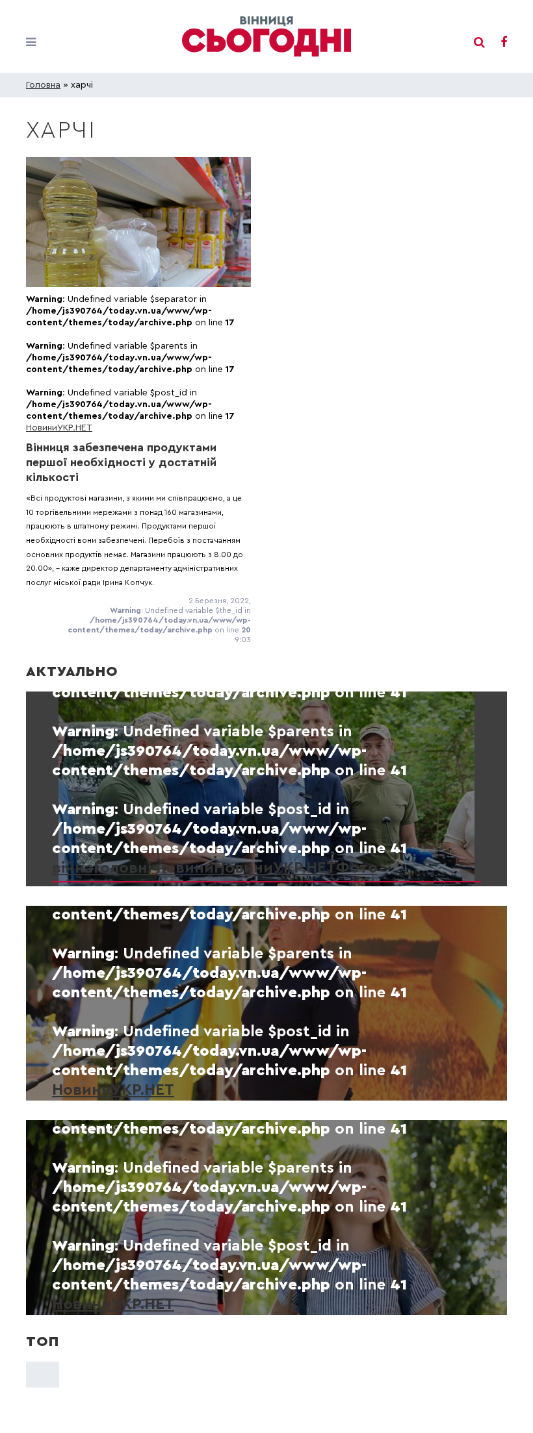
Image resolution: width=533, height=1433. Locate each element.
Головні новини (154, 868)
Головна (43, 85)
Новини (41, 427)
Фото (357, 868)
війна (73, 868)
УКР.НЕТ (74, 427)
